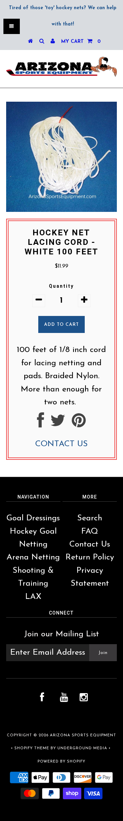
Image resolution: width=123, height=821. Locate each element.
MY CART (80, 41)
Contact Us (89, 544)
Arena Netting (33, 557)
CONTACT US (61, 444)
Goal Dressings (33, 518)
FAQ (89, 531)
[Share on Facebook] (40, 424)
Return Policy (90, 557)
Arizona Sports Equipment (83, 735)
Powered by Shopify (61, 762)
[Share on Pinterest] (79, 424)
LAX (33, 597)
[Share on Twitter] (58, 424)
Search (89, 518)
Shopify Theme (31, 748)
